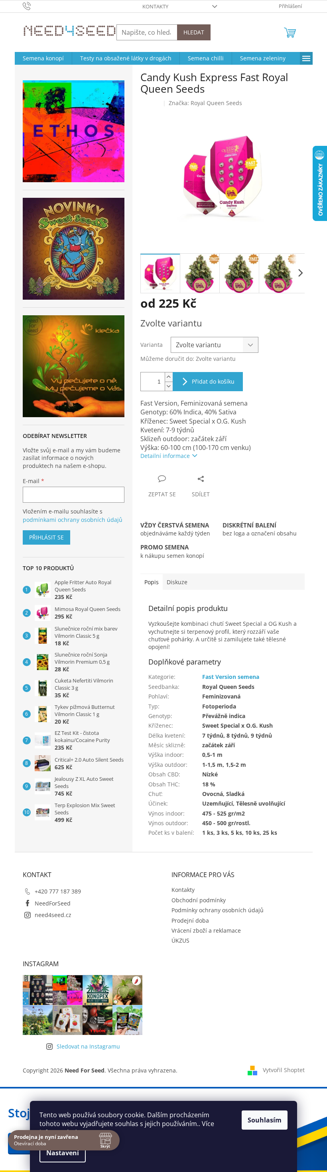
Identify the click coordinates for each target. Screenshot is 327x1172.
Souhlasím (265, 1120)
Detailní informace (165, 456)
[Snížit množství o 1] (169, 386)
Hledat (193, 32)
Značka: (205, 103)
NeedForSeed (53, 903)
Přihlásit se (46, 537)
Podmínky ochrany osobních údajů (217, 910)
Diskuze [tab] (177, 582)
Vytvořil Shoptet (284, 1070)
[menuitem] (43, 58)
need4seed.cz (53, 915)
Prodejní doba (190, 920)
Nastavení (62, 1152)
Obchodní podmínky (198, 900)
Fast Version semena (230, 677)
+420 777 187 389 (58, 891)
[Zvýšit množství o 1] (169, 377)
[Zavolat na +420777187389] (34, 5)
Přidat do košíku (213, 381)
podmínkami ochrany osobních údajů (72, 519)
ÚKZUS (180, 940)
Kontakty (155, 6)
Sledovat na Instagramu (88, 1046)
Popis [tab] (151, 582)
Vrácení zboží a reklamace (206, 930)
